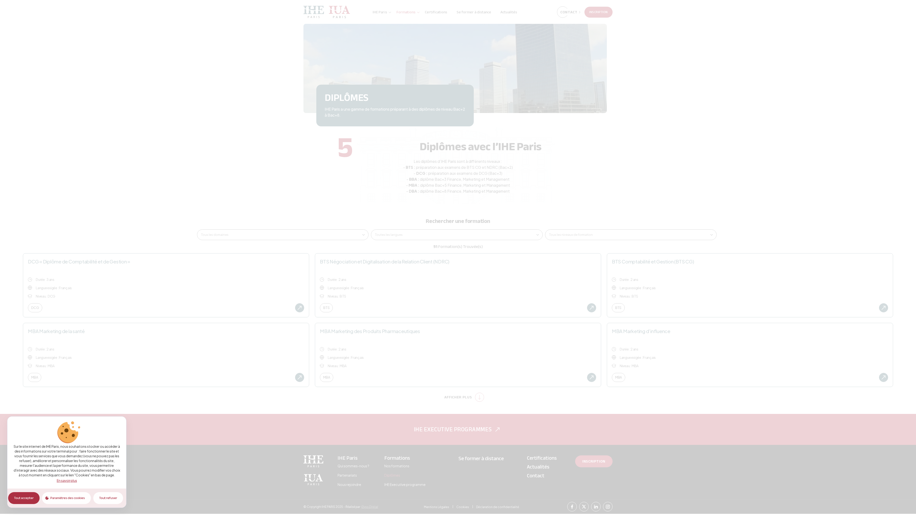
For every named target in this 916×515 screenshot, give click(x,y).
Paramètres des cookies (67, 498)
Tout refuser (108, 498)
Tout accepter (24, 498)
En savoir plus (67, 481)
